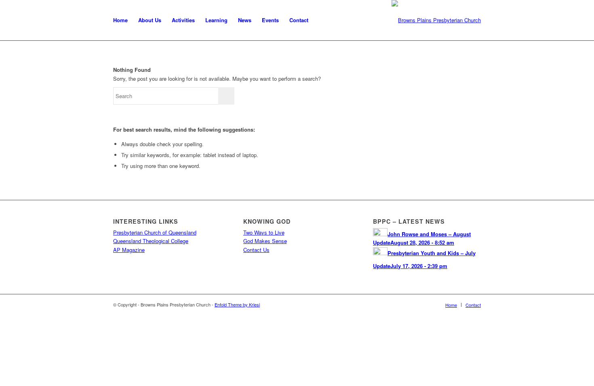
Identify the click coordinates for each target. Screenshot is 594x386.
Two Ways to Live (263, 232)
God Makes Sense (265, 241)
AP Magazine (129, 250)
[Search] (321, 20)
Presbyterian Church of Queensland (154, 232)
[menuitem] (120, 20)
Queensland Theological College (150, 241)
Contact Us (256, 250)
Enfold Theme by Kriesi (237, 304)
